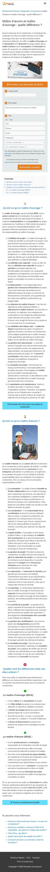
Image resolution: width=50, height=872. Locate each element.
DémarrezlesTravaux (11, 11)
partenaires (8, 153)
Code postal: (13, 91)
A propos (36, 858)
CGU (28, 858)
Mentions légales (17, 858)
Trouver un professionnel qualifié (25, 802)
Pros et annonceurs (25, 862)
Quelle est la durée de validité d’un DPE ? (25, 836)
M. (7, 120)
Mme (11, 120)
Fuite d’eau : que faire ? (17, 833)
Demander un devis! (30, 167)
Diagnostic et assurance (31, 11)
